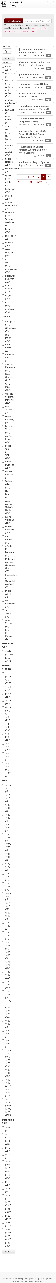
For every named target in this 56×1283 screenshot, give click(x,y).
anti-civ (7, 129)
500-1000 (7, 766)
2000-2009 (8, 1092)
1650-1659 (8, 827)
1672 (39, 182)
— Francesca (34, 121)
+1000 (8, 774)
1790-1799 (8, 886)
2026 (7, 1244)
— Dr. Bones (34, 135)
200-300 (7, 746)
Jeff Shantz (8, 613)
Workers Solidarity (8, 222)
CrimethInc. (8, 329)
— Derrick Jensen (34, 64)
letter (7, 230)
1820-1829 (8, 915)
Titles (26, 1278)
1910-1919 (8, 1004)
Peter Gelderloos (8, 603)
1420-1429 (8, 788)
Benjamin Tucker (8, 429)
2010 (7, 1136)
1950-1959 (8, 1043)
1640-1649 (8, 817)
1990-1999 (8, 1082)
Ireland (8, 197)
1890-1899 (8, 984)
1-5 (8, 675)
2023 (8, 1224)
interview (8, 82)
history (8, 68)
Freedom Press (8, 357)
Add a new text (36, 1281)
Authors (34, 1278)
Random (7, 1278)
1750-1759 (8, 847)
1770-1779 (8, 866)
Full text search (13, 20)
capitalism (8, 153)
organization (8, 270)
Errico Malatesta (8, 464)
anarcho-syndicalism (8, 102)
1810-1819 (8, 905)
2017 (7, 1183)
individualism (8, 75)
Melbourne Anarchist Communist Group (8, 565)
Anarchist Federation (8, 367)
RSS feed (17, 1278)
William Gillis (8, 484)
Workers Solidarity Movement (8, 398)
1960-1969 (8, 1053)
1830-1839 (8, 925)
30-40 (8, 702)
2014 (7, 1163)
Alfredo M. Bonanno (8, 551)
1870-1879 (8, 964)
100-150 (7, 726)
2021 (8, 1210)
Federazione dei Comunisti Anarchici (8, 580)
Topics (42, 1278)
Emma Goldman (8, 519)
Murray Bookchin (8, 529)
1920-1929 (8, 1013)
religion (8, 184)
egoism (8, 177)
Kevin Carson (8, 347)
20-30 (8, 695)
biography (8, 297)
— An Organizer (34, 76)
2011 (7, 1142)
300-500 (7, 756)
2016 (7, 1176)
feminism (8, 214)
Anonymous (8, 323)
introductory (8, 237)
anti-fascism (8, 288)
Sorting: (6, 46)
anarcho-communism (8, 205)
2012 (7, 1149)
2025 (8, 1238)
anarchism (8, 310)
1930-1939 (8, 1023)
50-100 (7, 717)
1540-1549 (8, 807)
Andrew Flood (8, 438)
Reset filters (8, 58)
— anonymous (35, 85)
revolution (8, 111)
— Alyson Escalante (34, 151)
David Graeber (8, 377)
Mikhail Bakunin (8, 474)
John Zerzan (8, 623)
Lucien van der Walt (8, 451)
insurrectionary (8, 170)
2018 (7, 1190)
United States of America (8, 142)
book (8, 660)
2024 (8, 1231)
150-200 (7, 736)
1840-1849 (8, 935)
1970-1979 (8, 1063)
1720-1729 (8, 837)
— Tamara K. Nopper (34, 109)
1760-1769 (8, 856)
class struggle (8, 252)
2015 (7, 1170)
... (24, 182)
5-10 (8, 682)
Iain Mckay (8, 337)
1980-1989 (8, 1072)
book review (8, 119)
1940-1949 (8, 1033)
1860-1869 (8, 955)
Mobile (24, 1281)
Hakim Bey (8, 494)
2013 (7, 1156)
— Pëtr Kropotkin (34, 52)
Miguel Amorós (8, 593)
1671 (31, 182)
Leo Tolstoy (8, 409)
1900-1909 (8, 994)
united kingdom (8, 161)
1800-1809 (8, 896)
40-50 (8, 709)
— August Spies (34, 164)
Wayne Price (8, 386)
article (8, 653)
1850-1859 (8, 945)
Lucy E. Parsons (8, 634)
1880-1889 (8, 974)
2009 (7, 1129)
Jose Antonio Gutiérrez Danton (8, 506)
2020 (8, 1204)
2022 (8, 1217)
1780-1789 (8, 876)
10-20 (8, 688)
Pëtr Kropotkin (8, 539)
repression (8, 304)
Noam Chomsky (8, 419)
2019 (7, 1197)
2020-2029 (8, 1112)
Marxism (8, 244)
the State (7, 262)
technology (8, 190)
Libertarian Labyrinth (8, 278)
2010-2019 (8, 1102)
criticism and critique (8, 91)
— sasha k (34, 96)
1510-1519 (8, 798)
